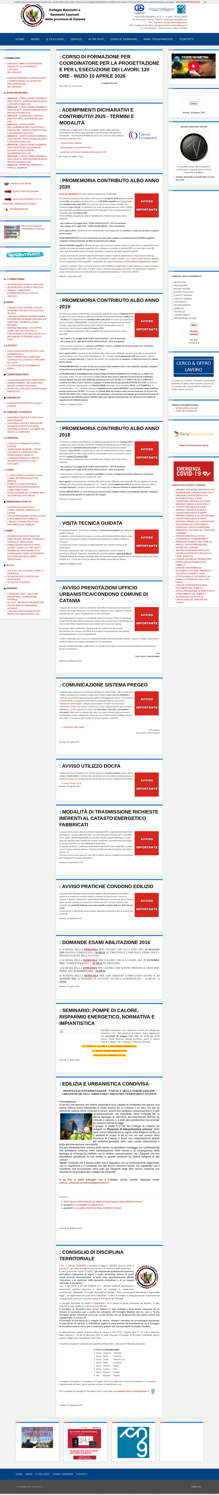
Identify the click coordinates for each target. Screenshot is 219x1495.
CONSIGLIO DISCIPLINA (20, 183)
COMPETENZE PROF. (17, 374)
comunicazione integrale (71, 143)
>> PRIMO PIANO (15, 279)
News (35, 39)
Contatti (187, 39)
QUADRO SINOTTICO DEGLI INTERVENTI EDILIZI (99, 1208)
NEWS (9, 530)
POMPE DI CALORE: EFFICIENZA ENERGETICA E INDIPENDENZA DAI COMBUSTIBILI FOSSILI (23, 487)
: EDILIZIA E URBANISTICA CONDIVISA (104, 1083)
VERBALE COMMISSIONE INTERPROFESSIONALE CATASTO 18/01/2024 (22, 293)
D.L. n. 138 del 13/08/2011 (73, 1265)
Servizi (76, 39)
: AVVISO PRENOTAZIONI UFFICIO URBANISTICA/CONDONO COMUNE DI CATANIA (103, 594)
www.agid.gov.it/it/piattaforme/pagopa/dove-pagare (136, 261)
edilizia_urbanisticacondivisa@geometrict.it (84, 1182)
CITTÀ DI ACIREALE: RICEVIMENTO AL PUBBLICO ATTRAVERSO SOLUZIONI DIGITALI (193, 579)
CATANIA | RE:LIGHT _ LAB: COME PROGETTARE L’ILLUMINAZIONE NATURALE (22, 597)
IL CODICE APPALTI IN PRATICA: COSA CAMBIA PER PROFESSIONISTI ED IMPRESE (24, 478)
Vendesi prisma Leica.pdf (187, 408)
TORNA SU (196, 1487)
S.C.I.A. (10, 565)
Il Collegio (55, 39)
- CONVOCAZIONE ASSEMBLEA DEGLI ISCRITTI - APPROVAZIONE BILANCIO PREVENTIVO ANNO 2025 (27, 159)
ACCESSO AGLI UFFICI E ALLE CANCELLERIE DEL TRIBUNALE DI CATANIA (23, 510)
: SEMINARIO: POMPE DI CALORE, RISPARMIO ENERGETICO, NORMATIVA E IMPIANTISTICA (107, 1017)
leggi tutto (111, 194)
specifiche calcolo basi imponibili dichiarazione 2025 (83, 152)
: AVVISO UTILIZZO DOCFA (90, 766)
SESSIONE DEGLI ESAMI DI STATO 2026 (25, 284)
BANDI (9, 302)
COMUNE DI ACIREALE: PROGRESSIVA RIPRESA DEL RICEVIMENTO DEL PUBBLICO (193, 562)
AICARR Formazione (111, 1030)
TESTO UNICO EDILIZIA (31, 226)
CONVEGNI (12, 438)
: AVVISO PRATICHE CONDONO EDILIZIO (106, 886)
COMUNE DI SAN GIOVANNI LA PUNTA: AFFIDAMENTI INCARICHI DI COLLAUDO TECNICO (25, 311)
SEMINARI (11, 588)
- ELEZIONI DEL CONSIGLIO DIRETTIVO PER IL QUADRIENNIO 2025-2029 (25, 119)
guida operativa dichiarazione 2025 (75, 147)
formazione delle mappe (70, 704)
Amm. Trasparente (158, 39)
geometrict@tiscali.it (178, 19)
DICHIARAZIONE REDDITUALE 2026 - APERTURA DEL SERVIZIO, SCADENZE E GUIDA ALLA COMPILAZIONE (26, 539)
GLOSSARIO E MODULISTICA (89, 1205)
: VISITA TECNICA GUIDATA (90, 523)
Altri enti (96, 39)
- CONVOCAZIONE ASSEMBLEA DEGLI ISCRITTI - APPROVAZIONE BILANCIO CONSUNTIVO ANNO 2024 (27, 139)
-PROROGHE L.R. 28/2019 (32, 229)
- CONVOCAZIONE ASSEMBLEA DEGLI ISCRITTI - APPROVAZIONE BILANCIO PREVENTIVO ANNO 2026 (27, 110)
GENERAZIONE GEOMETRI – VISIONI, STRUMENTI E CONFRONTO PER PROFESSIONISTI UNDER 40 (24, 452)
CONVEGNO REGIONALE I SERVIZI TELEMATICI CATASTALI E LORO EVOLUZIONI (23, 461)
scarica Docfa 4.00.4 (72, 783)
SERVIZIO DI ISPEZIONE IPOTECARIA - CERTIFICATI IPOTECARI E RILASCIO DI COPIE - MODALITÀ (193, 553)
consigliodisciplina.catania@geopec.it (170, 25)
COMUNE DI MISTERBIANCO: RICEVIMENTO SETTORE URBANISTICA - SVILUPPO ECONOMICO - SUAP (194, 571)
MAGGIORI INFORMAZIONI (188, 2)
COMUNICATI (13, 397)
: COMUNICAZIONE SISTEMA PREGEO (103, 684)
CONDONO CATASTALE (19, 412)
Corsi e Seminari (123, 39)
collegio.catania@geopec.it (175, 22)
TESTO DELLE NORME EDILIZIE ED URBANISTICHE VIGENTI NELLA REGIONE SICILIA (102, 1202)
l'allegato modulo (66, 556)
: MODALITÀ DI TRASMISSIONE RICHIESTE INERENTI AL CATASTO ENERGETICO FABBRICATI (108, 818)
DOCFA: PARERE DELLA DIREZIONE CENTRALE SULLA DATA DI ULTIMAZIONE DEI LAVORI (26, 360)
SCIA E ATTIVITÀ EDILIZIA (18, 582)
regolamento (99, 1303)
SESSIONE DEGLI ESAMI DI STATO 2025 (25, 287)
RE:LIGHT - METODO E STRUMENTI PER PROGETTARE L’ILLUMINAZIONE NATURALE (25, 605)
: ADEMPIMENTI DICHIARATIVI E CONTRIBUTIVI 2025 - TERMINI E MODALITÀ (96, 116)
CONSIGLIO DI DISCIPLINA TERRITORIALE (26, 380)
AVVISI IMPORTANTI (17, 92)
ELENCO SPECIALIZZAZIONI (25, 191)
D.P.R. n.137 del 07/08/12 (83, 1286)
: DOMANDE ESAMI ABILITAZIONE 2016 (104, 942)
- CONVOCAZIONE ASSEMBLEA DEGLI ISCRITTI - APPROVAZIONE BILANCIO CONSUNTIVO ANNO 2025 (27, 101)
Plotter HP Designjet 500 (186, 411)
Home (20, 39)
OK (205, 2)
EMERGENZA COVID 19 (18, 501)
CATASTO (11, 345)
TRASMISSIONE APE (19, 209)
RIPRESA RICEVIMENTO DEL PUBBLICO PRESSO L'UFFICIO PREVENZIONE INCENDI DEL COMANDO (194, 545)
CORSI (9, 469)
